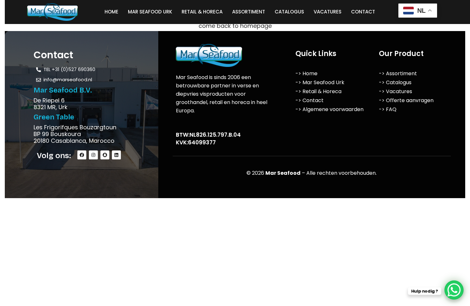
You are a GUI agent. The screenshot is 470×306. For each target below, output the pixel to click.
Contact (363, 11)
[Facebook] (81, 154)
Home (111, 11)
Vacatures (327, 11)
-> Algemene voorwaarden (329, 109)
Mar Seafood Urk (150, 11)
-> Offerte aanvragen (406, 100)
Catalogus (289, 11)
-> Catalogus (395, 82)
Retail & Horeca (202, 11)
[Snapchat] (104, 154)
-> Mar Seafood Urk (319, 82)
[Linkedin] (116, 154)
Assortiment (248, 11)
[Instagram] (93, 154)
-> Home (306, 73)
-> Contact (309, 100)
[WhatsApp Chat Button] (454, 290)
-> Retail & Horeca (318, 91)
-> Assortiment (398, 73)
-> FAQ (387, 109)
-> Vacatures (395, 91)
